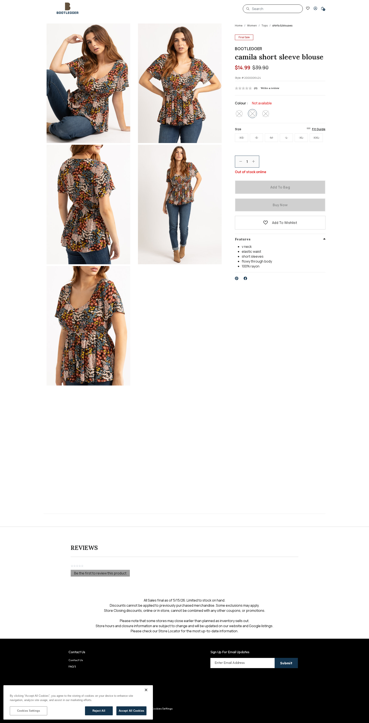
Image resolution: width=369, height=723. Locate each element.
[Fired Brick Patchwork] (239, 113)
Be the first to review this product (102, 574)
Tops (264, 25)
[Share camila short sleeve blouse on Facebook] (245, 278)
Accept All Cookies (131, 710)
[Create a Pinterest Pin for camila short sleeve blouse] (237, 278)
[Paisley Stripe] (265, 113)
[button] (315, 8)
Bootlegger (248, 48)
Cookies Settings (28, 710)
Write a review (270, 88)
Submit (286, 663)
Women (252, 25)
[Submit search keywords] (248, 8)
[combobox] (273, 9)
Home (239, 25)
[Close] (146, 690)
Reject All (98, 710)
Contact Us (76, 660)
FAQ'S (72, 666)
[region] (78, 702)
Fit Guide (318, 129)
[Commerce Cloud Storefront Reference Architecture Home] (68, 8)
